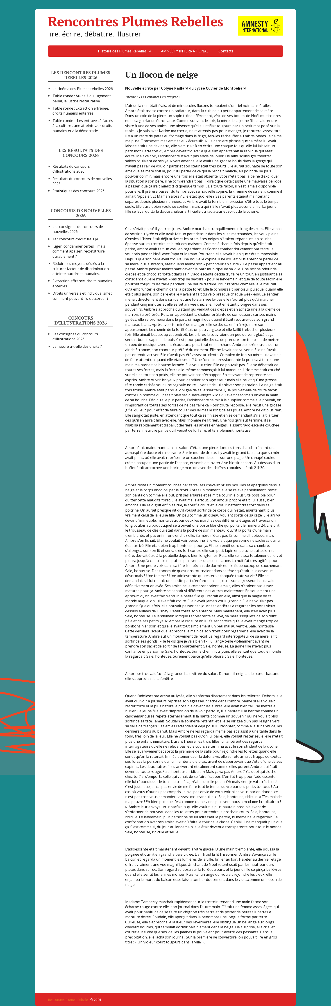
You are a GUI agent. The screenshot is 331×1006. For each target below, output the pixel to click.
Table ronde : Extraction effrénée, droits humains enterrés (80, 111)
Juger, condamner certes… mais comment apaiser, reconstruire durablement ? (78, 251)
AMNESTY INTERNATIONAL (185, 51)
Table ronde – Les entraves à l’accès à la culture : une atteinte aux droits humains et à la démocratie (82, 125)
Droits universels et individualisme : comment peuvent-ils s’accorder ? (82, 296)
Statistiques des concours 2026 (78, 190)
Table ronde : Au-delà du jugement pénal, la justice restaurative (81, 98)
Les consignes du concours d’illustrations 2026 (75, 336)
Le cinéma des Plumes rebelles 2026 (82, 88)
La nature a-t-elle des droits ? (77, 346)
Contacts (225, 51)
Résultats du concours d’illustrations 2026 (71, 169)
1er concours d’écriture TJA (75, 239)
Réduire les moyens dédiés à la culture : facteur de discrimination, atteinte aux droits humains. (81, 268)
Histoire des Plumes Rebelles (122, 51)
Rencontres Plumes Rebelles (135, 21)
